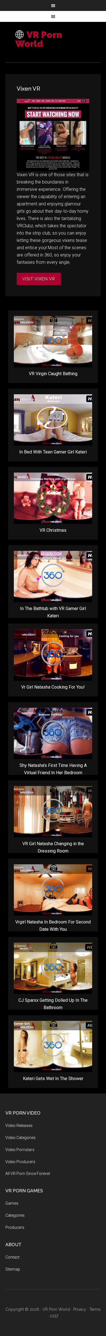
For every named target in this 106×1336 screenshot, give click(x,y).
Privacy (79, 1309)
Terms (95, 1309)
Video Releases (19, 1125)
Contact (12, 1257)
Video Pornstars (19, 1149)
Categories (15, 1215)
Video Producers (20, 1161)
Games (11, 1203)
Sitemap (12, 1269)
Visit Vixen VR (38, 278)
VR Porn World (38, 39)
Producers (14, 1227)
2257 (54, 1316)
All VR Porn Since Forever (27, 1173)
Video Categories (20, 1137)
